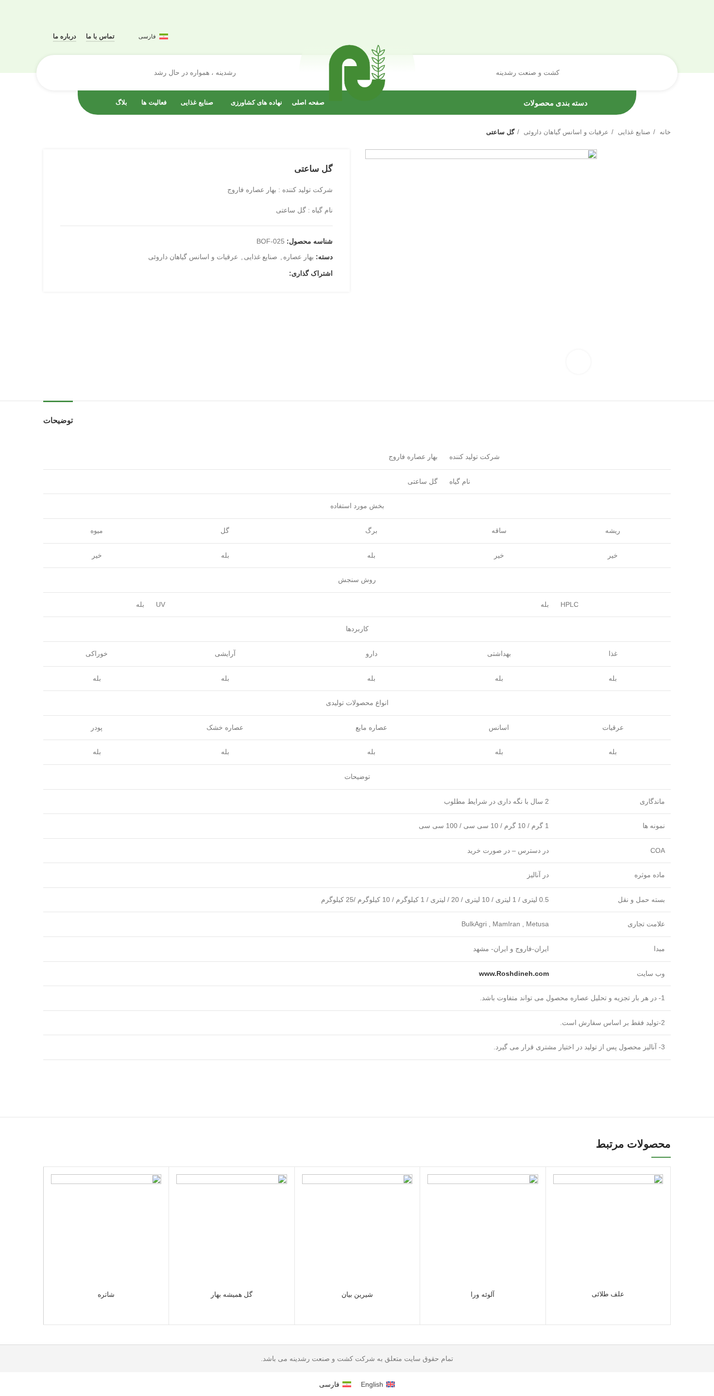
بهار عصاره (298, 257)
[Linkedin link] (247, 273)
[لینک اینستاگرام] (654, 36)
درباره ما (64, 36)
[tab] (58, 415)
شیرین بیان (357, 1294)
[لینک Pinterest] (258, 273)
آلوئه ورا (482, 1294)
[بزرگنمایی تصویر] (578, 362)
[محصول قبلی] (67, 132)
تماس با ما (100, 36)
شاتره (106, 1294)
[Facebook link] (281, 273)
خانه (664, 132)
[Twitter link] (269, 273)
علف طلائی (608, 1294)
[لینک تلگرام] (236, 273)
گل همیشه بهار (232, 1294)
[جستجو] (57, 73)
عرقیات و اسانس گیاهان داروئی (565, 132)
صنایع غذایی (633, 132)
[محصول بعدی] (48, 132)
